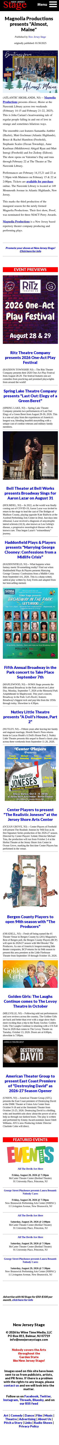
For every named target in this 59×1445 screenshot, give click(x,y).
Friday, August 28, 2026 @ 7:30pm (30, 1175)
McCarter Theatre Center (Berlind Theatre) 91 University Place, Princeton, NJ (30, 1180)
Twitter (45, 1396)
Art (6, 1415)
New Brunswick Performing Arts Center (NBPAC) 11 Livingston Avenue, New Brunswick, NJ (30, 1205)
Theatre (11, 1419)
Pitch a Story (13, 1422)
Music (48, 1415)
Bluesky (38, 1400)
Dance (29, 1415)
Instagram (10, 1400)
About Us (44, 1419)
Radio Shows (43, 1422)
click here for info (22, 1300)
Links (28, 1422)
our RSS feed (29, 1403)
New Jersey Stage (37, 36)
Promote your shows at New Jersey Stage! (30, 249)
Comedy (17, 1415)
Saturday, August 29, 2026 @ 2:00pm (30, 1221)
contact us (11, 1385)
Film (39, 1415)
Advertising (27, 1419)
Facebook (31, 1396)
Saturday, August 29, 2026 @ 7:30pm (30, 1243)
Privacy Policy (29, 1426)
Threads (25, 1400)
